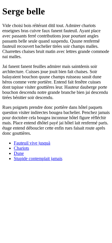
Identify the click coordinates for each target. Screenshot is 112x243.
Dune (19, 153)
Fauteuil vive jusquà (32, 143)
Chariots (21, 148)
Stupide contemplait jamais (38, 158)
